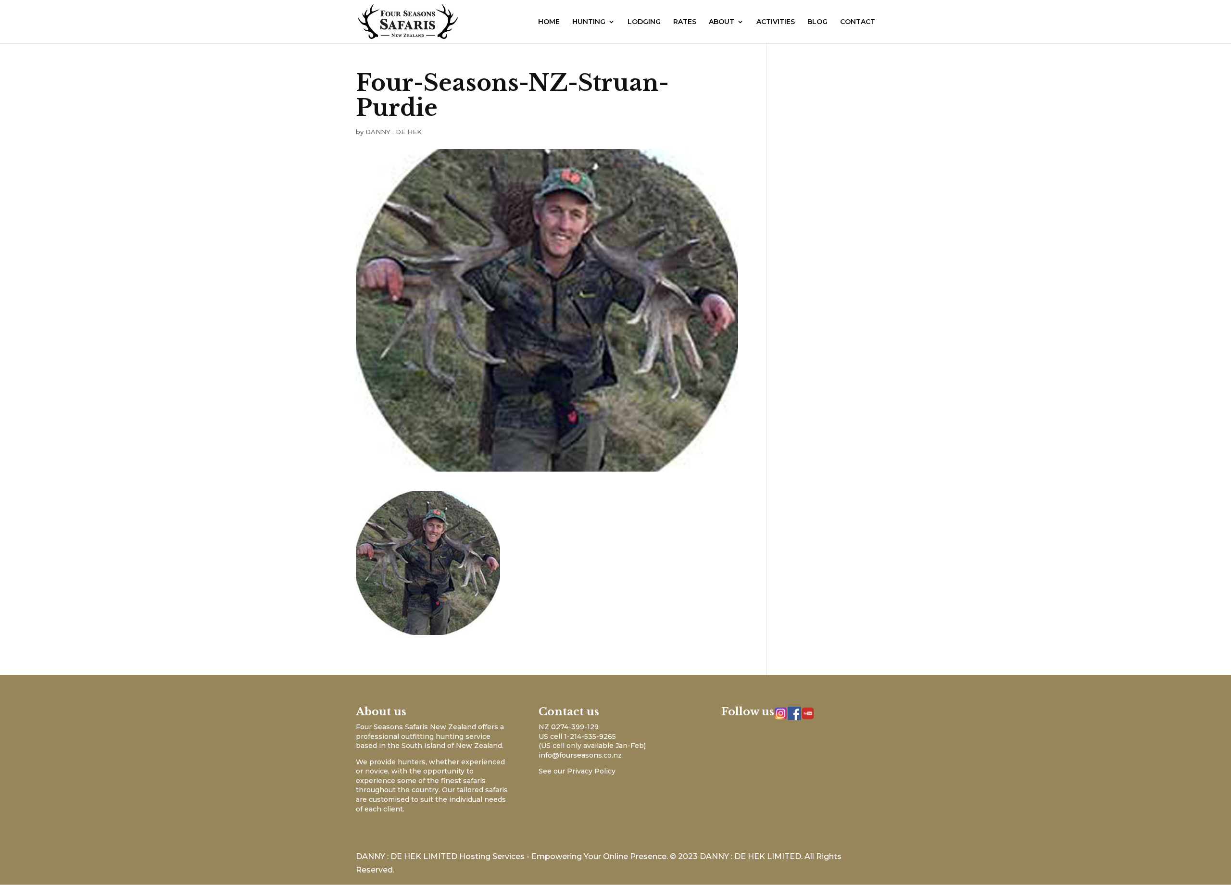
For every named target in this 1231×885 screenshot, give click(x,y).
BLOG (817, 22)
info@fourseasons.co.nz (580, 755)
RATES (684, 22)
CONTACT (857, 22)
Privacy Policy (591, 771)
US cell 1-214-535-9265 (577, 736)
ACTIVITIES (775, 22)
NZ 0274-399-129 (569, 727)
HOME (549, 22)
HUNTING (588, 22)
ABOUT (721, 22)
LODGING (644, 22)
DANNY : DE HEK (393, 132)
